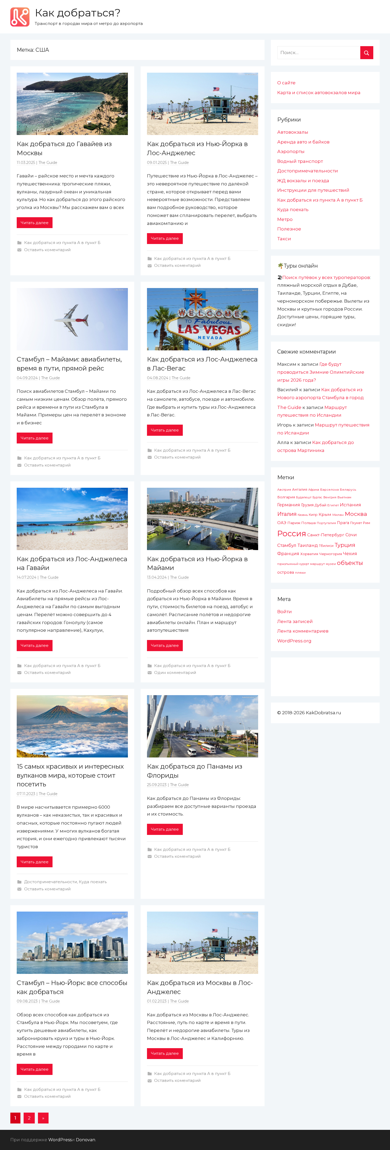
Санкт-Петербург (325, 534)
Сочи (351, 534)
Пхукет (356, 523)
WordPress (60, 1139)
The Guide (47, 162)
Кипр (313, 515)
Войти (284, 611)
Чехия (350, 553)
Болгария (286, 497)
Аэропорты (291, 151)
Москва (356, 513)
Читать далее (35, 222)
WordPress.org (294, 640)
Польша (308, 523)
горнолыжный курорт (293, 564)
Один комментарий (175, 672)
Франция (288, 553)
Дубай (320, 505)
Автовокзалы (292, 132)
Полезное (289, 229)
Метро (285, 219)
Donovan (85, 1139)
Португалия (326, 523)
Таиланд (307, 545)
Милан (338, 515)
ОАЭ (281, 522)
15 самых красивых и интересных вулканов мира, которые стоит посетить (70, 775)
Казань (303, 515)
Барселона (329, 489)
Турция (345, 545)
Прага (343, 522)
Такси (284, 238)
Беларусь (348, 489)
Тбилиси (326, 546)
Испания (350, 504)
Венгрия (329, 497)
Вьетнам (344, 497)
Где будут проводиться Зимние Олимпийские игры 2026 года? (320, 372)
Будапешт (303, 497)
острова (285, 572)
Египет (333, 505)
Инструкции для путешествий (313, 190)
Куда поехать (93, 881)
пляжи (300, 572)
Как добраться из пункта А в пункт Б (62, 242)
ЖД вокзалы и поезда (303, 180)
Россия (291, 533)
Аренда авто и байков (303, 142)
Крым (325, 514)
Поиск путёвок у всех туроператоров (326, 277)
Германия (288, 504)
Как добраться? (78, 12)
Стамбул (286, 545)
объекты (350, 563)
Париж (293, 523)
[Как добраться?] (19, 17)
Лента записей (295, 621)
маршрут (317, 564)
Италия (287, 514)
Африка (313, 489)
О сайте (286, 82)
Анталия (299, 489)
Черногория (330, 554)
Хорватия (309, 554)
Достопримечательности (50, 881)
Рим (366, 523)
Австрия (284, 489)
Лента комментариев (302, 631)
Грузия (307, 505)
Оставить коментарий (47, 249)
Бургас (317, 497)
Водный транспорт (300, 161)
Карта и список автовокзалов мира (319, 92)
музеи (331, 564)
